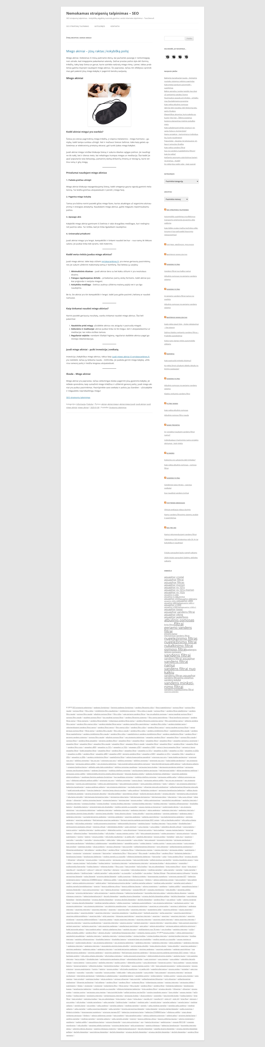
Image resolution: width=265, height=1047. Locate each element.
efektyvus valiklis (110, 880)
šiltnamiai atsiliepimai (74, 850)
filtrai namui (89, 731)
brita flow (107, 870)
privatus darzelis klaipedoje (82, 903)
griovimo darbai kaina (84, 893)
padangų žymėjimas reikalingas (158, 774)
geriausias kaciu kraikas (148, 767)
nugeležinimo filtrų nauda (179, 731)
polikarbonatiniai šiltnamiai (144, 846)
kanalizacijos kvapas (74, 856)
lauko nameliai (189, 870)
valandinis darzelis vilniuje (171, 827)
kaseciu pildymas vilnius (111, 886)
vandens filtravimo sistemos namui (149, 721)
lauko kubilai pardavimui (178, 757)
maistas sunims (105, 860)
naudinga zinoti (136, 913)
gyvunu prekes (136, 800)
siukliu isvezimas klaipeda (97, 1009)
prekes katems (146, 843)
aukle (179, 899)
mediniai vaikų (143, 1002)
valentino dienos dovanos (176, 893)
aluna (184, 866)
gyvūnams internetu (119, 863)
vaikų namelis (169, 870)
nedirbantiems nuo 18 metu (149, 929)
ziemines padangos (170, 813)
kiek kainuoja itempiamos (140, 797)
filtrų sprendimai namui (174, 721)
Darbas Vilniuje (159, 873)
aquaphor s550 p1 (170, 601)
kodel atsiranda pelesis (76, 790)
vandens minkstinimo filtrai (179, 684)
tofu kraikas (110, 833)
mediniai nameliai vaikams (105, 903)
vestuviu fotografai (73, 889)
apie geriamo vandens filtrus (134, 714)
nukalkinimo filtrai (178, 645)
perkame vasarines (89, 926)
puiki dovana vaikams (190, 764)
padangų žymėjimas (101, 707)
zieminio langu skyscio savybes (114, 790)
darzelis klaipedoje (111, 896)
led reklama (89, 850)
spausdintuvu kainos (189, 886)
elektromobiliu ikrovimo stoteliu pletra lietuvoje (105, 774)
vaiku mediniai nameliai (157, 1005)
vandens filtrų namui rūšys (87, 724)
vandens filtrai (177, 655)
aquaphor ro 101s (174, 587)
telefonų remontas (82, 760)
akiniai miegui (113, 404)
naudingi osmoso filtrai (92, 717)
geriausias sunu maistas (122, 860)
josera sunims (71, 830)
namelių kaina (155, 1002)
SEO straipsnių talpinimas (77, 26)
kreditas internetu (160, 803)
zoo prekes (125, 870)
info (137, 833)
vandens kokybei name (177, 724)
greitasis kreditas (89, 803)
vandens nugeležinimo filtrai (179, 689)
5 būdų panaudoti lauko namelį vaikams (180, 552)
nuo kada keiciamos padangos (94, 817)
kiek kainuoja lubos (159, 797)
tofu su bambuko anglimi (170, 820)
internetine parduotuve (75, 843)
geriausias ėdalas (176, 850)
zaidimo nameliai (72, 1019)
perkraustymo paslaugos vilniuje (78, 827)
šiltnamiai (71, 860)
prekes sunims (159, 843)
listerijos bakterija (94, 790)
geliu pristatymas (101, 893)
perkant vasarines (141, 923)
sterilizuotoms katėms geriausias (145, 770)
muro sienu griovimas (90, 889)
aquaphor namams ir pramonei (185, 740)
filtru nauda (143, 853)
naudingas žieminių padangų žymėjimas (96, 777)
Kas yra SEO (171, 528)
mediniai (132, 1002)
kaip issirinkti (127, 846)
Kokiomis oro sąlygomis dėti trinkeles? (180, 460)
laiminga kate (124, 800)
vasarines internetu (82, 909)
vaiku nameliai (114, 873)
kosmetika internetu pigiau (155, 893)
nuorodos (70, 840)
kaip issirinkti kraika (140, 860)
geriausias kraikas (157, 863)
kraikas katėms (104, 863)
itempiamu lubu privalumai (187, 793)
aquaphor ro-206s (74, 754)
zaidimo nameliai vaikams (142, 883)
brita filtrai (169, 624)
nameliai (179, 870)
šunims (80, 836)
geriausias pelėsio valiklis (86, 764)
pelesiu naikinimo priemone (83, 883)
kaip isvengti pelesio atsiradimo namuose (134, 764)
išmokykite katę (185, 823)
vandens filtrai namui (176, 663)
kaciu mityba (172, 823)
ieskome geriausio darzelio (150, 793)
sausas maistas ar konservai (150, 807)
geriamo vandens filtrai (178, 629)
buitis (165, 783)
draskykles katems (81, 807)
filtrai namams (82, 721)
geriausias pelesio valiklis (154, 780)
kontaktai (170, 836)
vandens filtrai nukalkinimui (176, 711)
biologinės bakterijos (183, 853)
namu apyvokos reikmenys (150, 783)
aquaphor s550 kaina (188, 599)
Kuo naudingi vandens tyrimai (176, 493)
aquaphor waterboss (176, 617)
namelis (144, 1005)
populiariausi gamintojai (128, 926)
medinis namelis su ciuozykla (126, 807)
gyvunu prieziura (183, 833)
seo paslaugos (174, 652)
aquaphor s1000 (172, 604)
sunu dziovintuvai (130, 830)
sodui (164, 856)
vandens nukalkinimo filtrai (173, 734)
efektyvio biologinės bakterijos (138, 856)
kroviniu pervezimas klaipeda (133, 1009)
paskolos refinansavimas (178, 803)
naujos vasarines (185, 909)
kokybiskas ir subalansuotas (96, 843)
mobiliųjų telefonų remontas (119, 770)
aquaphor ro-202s (161, 750)
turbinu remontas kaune (92, 800)
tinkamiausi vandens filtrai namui (122, 721)
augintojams (189, 850)
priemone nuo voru (159, 757)
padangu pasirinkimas (150, 817)
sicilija (191, 929)
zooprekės (183, 863)
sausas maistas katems (175, 830)
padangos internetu (104, 810)
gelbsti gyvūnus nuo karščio (160, 860)
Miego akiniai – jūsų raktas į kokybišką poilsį (97, 51)
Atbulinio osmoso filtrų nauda (176, 415)
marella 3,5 (81, 870)
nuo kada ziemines (135, 787)
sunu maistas (143, 827)
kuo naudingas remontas (123, 777)
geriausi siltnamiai (114, 846)
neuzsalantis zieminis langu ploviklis (80, 813)
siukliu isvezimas (124, 876)
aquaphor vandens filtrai (179, 612)
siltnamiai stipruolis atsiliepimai (156, 787)
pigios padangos (154, 810)
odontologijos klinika (115, 827)
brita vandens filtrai (175, 856)
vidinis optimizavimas (152, 800)
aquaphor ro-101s (105, 747)
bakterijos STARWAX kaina (92, 880)
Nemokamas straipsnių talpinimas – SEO (102, 13)
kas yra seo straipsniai (174, 780)
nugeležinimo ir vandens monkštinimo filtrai (144, 734)
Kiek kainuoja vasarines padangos (106, 820)
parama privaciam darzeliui (95, 793)
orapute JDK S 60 (139, 889)
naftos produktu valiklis (75, 933)
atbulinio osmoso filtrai (103, 714)
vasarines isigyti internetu (163, 919)
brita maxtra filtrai (173, 866)
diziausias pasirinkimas (125, 916)
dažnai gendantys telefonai (187, 770)
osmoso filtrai (175, 649)
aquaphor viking (173, 614)
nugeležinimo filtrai (180, 641)
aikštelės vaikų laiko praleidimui (101, 767)
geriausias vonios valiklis (75, 774)
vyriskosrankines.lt (110, 261)
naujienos (188, 836)
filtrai (179, 623)
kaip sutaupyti (150, 840)
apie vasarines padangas (108, 926)
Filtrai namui (172, 403)
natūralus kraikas (90, 999)
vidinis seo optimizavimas (108, 783)
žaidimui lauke (86, 873)
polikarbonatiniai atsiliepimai (181, 846)
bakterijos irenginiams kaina (133, 1012)
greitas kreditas (103, 803)
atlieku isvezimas (123, 903)
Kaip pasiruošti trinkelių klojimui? (177, 360)
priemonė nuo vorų (157, 760)
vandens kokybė (172, 679)
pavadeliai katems (116, 843)
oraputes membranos (155, 889)
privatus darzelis (168, 793)
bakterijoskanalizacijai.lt (93, 896)
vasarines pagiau (105, 919)
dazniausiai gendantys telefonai (171, 767)
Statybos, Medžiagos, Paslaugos (180, 245)
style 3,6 (98, 870)
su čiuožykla (137, 873)
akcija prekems (99, 846)
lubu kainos (172, 797)
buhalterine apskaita (75, 793)
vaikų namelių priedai (120, 1019)
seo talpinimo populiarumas (115, 906)
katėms (88, 836)
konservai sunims (145, 830)
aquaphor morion (174, 585)
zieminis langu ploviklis (104, 813)
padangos (191, 649)
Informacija (81, 404)
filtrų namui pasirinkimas (158, 717)
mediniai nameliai (155, 870)
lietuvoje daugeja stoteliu (134, 774)
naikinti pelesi (101, 883)
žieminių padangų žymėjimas (122, 707)
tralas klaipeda (89, 876)
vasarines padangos (171, 692)
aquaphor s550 (172, 598)
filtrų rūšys (89, 711)
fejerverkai (107, 853)
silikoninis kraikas (80, 833)
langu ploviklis (138, 813)
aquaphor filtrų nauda (102, 744)
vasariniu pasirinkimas (182, 913)
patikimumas (126, 889)
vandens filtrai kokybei (98, 721)
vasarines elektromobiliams (77, 916)
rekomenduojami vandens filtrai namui (81, 727)
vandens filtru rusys (75, 747)
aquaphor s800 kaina (172, 603)
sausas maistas (79, 863)
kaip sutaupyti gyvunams (150, 833)
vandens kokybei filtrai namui (110, 724)
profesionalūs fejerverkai (75, 866)
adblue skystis (192, 790)
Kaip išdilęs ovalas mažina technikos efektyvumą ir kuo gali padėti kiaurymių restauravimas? (181, 231)
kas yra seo (95, 760)
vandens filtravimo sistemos (179, 677)
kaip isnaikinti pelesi (93, 929)
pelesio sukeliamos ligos (112, 929)
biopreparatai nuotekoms (157, 876)
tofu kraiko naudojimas (114, 836)
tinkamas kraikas (107, 866)
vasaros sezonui (126, 923)
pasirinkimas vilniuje (130, 793)
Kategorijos (100, 26)
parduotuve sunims (181, 903)
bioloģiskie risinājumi (149, 790)
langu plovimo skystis (123, 813)
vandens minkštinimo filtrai (157, 731)
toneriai (97, 886)
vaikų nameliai (108, 1002)
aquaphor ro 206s (171, 595)
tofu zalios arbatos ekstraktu (92, 956)
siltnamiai (77, 800)
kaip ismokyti (71, 846)
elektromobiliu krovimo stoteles (160, 956)
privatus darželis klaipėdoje (102, 899)
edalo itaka (111, 840)
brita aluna (192, 866)
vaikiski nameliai (100, 873)
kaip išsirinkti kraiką (171, 995)
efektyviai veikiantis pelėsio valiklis (84, 780)
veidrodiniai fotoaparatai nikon (123, 933)
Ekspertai (170, 354)
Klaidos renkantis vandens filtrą (177, 393)
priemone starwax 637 (177, 876)
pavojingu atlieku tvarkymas (99, 1025)
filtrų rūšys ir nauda (144, 711)
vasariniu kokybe (87, 913)
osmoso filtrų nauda (84, 714)
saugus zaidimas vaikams (95, 787)
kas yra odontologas (156, 866)
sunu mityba (138, 840)
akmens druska (104, 933)
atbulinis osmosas (179, 619)
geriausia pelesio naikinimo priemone (180, 926)
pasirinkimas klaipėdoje (99, 1032)
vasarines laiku (123, 909)
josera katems (188, 827)
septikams (163, 886)
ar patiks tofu (130, 836)
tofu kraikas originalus (83, 823)
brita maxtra (121, 999)
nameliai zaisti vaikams (183, 883)
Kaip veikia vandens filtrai (174, 147)
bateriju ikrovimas (112, 889)
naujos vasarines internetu (124, 919)
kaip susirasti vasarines (188, 923)
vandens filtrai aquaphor (179, 658)
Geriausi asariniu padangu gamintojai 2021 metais (140, 820)
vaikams (172, 783)
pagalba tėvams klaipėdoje (130, 896)
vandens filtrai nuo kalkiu (180, 670)
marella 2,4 (70, 870)
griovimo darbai (170, 634)
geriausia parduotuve (182, 840)
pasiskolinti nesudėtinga (171, 800)
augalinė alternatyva (144, 836)
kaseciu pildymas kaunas (131, 886)
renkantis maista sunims (146, 933)
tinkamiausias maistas (144, 850)
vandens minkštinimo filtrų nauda (96, 734)
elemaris (115, 870)
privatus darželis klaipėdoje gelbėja (155, 896)
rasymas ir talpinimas (178, 906)
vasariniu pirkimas (170, 909)
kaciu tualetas (159, 830)
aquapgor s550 (135, 747)
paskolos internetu (189, 800)
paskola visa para (130, 929)
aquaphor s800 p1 (187, 603)
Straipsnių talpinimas (117, 407)
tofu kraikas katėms (138, 870)
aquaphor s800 (185, 600)
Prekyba (89, 404)
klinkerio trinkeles (139, 876)
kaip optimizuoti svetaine (129, 783)
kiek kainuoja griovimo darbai (119, 883)
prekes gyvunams (168, 833)
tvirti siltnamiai (162, 846)
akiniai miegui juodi (127, 404)
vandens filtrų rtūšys (158, 724)
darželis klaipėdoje (178, 896)
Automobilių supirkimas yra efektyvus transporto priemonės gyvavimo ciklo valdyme (179, 219)
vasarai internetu (156, 923)
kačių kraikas (92, 863)
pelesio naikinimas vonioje (163, 880)
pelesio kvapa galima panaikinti (138, 757)
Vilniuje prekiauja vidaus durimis (177, 509)
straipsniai (77, 853)
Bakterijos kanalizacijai (177, 254)
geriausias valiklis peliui (167, 777)
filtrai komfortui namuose (179, 717)
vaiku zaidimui (133, 790)
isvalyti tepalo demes (170, 807)
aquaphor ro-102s (120, 747)
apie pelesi (144, 926)
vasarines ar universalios (158, 906)
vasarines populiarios (120, 913)
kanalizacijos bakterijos (92, 856)
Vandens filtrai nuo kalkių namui (177, 271)
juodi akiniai (141, 404)
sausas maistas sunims (125, 833)
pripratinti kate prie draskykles (101, 807)
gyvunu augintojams (82, 969)
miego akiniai (83, 407)
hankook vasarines (151, 913)
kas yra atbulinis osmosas (157, 714)
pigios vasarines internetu (184, 919)
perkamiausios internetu (138, 863)
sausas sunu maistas (174, 843)
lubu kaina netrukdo (75, 797)
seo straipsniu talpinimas (134, 737)
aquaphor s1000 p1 (189, 607)
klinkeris (148, 880)
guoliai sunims (100, 830)
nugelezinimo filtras (180, 638)
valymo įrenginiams (150, 886)
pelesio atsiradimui (157, 926)
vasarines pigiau (72, 913)
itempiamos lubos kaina (119, 797)
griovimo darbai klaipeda (106, 876)
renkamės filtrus (127, 850)
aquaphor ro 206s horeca (174, 597)
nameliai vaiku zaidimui (177, 1005)
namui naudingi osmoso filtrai (180, 714)
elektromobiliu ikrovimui (127, 823)
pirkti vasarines (108, 916)
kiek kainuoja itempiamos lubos (97, 797)
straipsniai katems (110, 800)
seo (166, 651)
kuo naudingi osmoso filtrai (113, 717)
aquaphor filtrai (174, 579)
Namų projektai (173, 425)
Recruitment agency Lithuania (178, 873)
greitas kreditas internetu (121, 803)
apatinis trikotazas (117, 893)
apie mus (179, 836)
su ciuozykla (126, 873)
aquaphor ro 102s (174, 592)
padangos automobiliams (142, 903)
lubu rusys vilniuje (185, 797)
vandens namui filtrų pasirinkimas (136, 724)
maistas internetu (161, 850)
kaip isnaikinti (180, 880)
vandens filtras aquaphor (179, 675)
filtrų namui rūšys (122, 727)
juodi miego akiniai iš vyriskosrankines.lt (130, 356)
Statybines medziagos (176, 503)
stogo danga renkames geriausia (131, 880)
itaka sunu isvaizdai (124, 840)
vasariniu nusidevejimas (92, 923)
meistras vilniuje (99, 827)
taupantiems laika (154, 909)
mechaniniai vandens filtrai (177, 635)
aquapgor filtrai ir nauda (135, 744)
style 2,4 (90, 870)
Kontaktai (115, 26)
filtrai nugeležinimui (163, 707)
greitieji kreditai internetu (142, 803)
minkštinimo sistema (128, 711)
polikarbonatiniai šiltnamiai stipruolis (184, 787)
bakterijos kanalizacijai (75, 787)
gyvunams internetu (164, 840)
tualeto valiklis (174, 886)
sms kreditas (166, 929)
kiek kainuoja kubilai (167, 770)
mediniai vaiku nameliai (163, 883)
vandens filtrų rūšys (138, 727)
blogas (68, 853)
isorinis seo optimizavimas (86, 783)
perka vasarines (166, 913)
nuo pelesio (170, 899)
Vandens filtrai (173, 264)
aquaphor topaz (173, 609)
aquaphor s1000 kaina (173, 607)
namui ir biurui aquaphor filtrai (168, 747)
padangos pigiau (186, 813)
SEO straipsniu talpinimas (178, 210)
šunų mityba (173, 992)
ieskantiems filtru (119, 853)
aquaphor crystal (174, 577)
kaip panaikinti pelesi (134, 1015)
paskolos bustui (144, 823)
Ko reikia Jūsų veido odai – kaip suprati (180, 164)
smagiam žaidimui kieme (77, 767)
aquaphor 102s (178, 754)
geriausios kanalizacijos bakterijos (172, 790)
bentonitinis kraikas (96, 833)
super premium (131, 827)
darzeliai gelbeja (114, 793)
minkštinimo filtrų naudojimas (106, 711)
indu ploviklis (171, 889)
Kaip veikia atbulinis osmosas (176, 104)
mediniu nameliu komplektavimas (79, 886)
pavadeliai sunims (131, 843)
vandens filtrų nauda (104, 731)
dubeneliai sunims (115, 830)
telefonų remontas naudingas (126, 767)
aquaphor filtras (174, 582)
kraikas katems (93, 866)
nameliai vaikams (73, 873)
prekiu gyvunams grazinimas (105, 823)
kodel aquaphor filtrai (88, 750)
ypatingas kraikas (84, 846)
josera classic (137, 780)
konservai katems (80, 966)
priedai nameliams (94, 1002)
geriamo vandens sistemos (76, 737)
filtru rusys (119, 866)
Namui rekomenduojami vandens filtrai (180, 534)
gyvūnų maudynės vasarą (183, 860)
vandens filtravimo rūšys (144, 707)
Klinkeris (170, 453)
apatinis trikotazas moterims (105, 1029)
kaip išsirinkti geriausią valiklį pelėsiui (166, 764)
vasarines (112, 909)
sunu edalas (155, 827)
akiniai (104, 404)
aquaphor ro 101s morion (179, 590)
